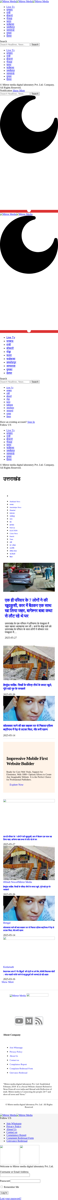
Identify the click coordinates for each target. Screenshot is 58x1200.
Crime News (14, 533)
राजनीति (12, 548)
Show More (19, 90)
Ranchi (12, 536)
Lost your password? (10, 1198)
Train (11, 539)
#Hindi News (10, 882)
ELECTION (13, 530)
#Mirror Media (24, 882)
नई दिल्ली (12, 554)
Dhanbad (12, 510)
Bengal (6, 922)
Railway (12, 528)
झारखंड (12, 525)
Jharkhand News (15, 501)
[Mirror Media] (24, 1)
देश (10, 522)
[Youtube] (19, 1021)
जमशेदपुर (12, 516)
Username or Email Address (14, 1171)
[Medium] (29, 1021)
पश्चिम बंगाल (13, 551)
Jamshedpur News (15, 507)
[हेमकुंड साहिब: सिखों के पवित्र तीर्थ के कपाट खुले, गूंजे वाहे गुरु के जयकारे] (29, 679)
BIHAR (12, 513)
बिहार (11, 557)
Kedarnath (8, 967)
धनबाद (12, 504)
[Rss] (39, 1021)
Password (5, 1181)
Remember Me (11, 1187)
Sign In (31, 422)
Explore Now (17, 784)
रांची (11, 542)
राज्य (11, 519)
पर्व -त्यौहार (13, 545)
